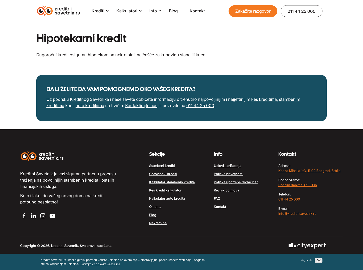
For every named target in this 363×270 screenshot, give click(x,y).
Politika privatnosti (228, 174)
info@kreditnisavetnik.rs (297, 213)
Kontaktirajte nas (141, 105)
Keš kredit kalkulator (165, 190)
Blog (173, 10)
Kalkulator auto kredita (167, 198)
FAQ (217, 198)
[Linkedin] (33, 216)
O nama (155, 206)
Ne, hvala (306, 260)
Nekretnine (158, 223)
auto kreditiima (90, 105)
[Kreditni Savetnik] (58, 11)
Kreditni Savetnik (64, 246)
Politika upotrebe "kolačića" (236, 182)
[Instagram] (42, 216)
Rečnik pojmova (226, 190)
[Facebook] (24, 216)
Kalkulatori (126, 10)
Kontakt (197, 10)
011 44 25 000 (302, 11)
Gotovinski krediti (163, 174)
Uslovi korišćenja (227, 166)
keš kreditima (264, 99)
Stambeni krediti (162, 166)
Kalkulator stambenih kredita (172, 182)
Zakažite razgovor (253, 11)
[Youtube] (52, 216)
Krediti (98, 10)
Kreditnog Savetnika (89, 99)
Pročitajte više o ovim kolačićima (100, 264)
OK (319, 260)
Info (153, 10)
